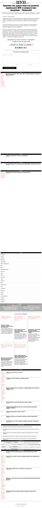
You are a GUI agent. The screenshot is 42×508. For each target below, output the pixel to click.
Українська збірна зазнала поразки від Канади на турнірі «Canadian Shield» (21, 416)
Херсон (2, 294)
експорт (34, 447)
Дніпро (2, 256)
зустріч (2, 449)
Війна (16, 443)
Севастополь (3, 284)
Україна (15, 447)
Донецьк (2, 257)
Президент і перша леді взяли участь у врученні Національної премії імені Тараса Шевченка (23, 479)
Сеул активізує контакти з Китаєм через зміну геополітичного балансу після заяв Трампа (21, 331)
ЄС (1, 442)
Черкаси (2, 297)
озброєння (9, 449)
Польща (25, 444)
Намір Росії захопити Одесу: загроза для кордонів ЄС (17, 155)
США (39, 444)
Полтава (2, 280)
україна (28, 449)
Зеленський (36, 442)
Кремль (6, 444)
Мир (8, 444)
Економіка (32, 442)
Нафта (16, 444)
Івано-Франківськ (5, 263)
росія (22, 449)
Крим (2, 267)
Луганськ (3, 271)
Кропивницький (4, 269)
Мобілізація (10, 444)
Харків (2, 292)
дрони (32, 447)
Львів (2, 275)
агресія (19, 447)
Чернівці (3, 299)
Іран (5, 442)
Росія (35, 444)
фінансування (32, 449)
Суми (2, 286)
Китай (2, 444)
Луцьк (2, 273)
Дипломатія (27, 442)
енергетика (38, 447)
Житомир (3, 259)
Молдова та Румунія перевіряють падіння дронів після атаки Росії (7, 326)
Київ (2, 265)
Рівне (2, 282)
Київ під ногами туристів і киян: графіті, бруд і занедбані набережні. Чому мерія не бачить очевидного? (23, 74)
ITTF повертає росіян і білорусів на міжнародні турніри (17, 378)
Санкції (3, 447)
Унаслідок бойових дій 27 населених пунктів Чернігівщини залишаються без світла (23, 163)
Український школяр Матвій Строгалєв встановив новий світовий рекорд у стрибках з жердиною (21, 407)
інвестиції (35, 449)
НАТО (13, 444)
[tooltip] (15, 47)
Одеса (2, 278)
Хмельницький (4, 296)
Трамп (10, 447)
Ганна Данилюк (11, 16)
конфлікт (5, 449)
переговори (14, 449)
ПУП (23, 444)
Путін (28, 444)
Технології (7, 447)
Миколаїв (3, 277)
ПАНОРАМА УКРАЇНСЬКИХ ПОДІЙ (21, 504)
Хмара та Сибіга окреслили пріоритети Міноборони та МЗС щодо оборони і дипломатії (21, 356)
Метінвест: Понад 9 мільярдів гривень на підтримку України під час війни (21, 451)
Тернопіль (3, 288)
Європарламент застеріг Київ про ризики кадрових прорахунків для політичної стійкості (34, 331)
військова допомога (27, 447)
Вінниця (2, 254)
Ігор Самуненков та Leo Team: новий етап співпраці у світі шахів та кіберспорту (22, 421)
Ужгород (2, 290)
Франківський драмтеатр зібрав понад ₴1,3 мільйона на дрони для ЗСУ (21, 491)
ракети (19, 449)
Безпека (9, 443)
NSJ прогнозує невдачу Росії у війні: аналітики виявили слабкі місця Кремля (7, 358)
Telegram (21, 44)
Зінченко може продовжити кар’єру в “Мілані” (15, 411)
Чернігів (2, 301)
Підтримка (31, 444)
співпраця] (25, 449)
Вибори (13, 442)
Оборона (20, 444)
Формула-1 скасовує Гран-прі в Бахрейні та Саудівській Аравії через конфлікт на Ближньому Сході (22, 388)
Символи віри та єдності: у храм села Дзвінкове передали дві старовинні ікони (22, 456)
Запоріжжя (3, 261)
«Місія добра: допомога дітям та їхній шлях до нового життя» (19, 468)
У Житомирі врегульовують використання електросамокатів (18, 172)
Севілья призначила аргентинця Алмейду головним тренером (19, 402)
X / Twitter (13, 44)
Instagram (28, 44)
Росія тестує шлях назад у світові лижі (14, 372)
